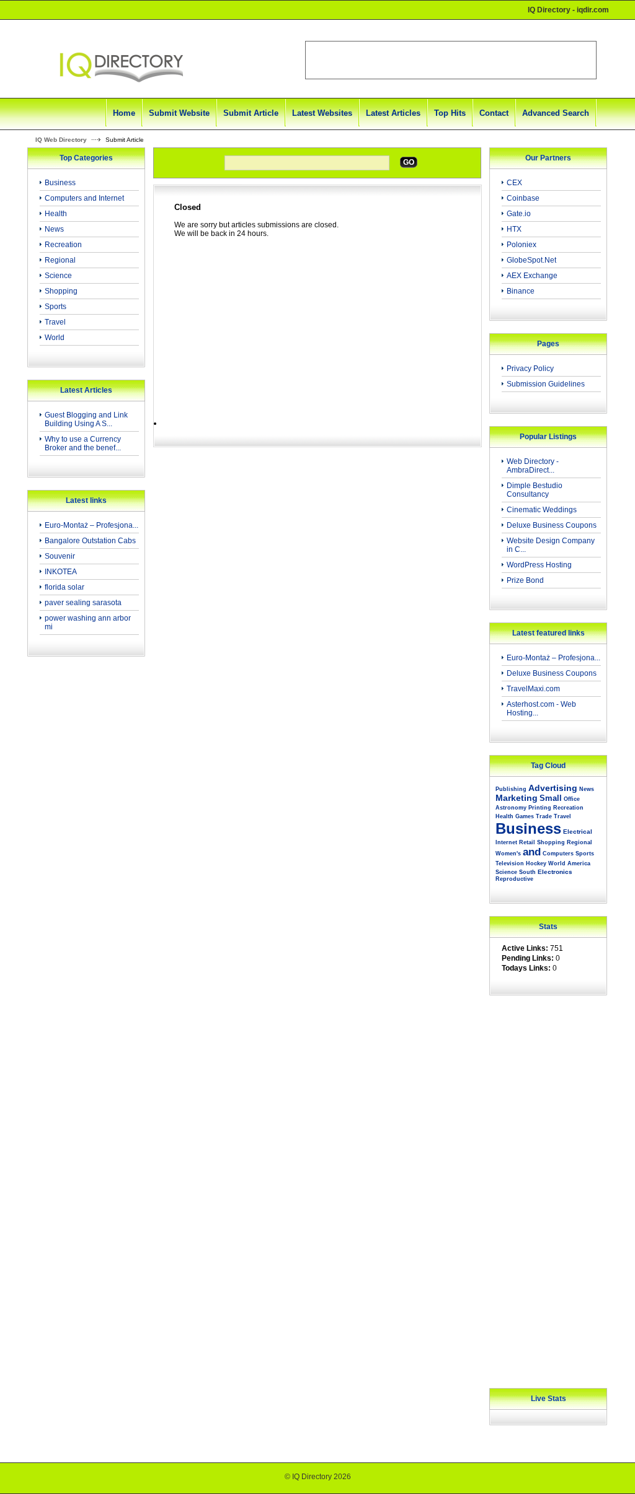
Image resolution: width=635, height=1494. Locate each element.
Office (572, 799)
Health (56, 213)
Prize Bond (525, 580)
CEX (514, 182)
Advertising (552, 788)
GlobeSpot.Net (531, 260)
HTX (514, 229)
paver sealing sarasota (83, 602)
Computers (558, 853)
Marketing (516, 798)
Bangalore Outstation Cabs (90, 540)
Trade (544, 816)
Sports (55, 306)
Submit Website (179, 113)
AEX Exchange (532, 275)
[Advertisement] (82, 863)
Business (60, 182)
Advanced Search (555, 113)
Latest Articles (393, 113)
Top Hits (450, 113)
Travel (55, 322)
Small (551, 798)
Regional (60, 260)
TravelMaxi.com (533, 688)
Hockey (536, 863)
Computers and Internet (84, 198)
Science (58, 275)
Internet (506, 842)
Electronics (555, 871)
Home (124, 113)
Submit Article (250, 113)
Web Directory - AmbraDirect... (533, 465)
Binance (521, 291)
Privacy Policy (530, 368)
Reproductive (514, 879)
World (54, 337)
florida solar (64, 587)
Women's (508, 853)
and (532, 852)
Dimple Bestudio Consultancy (534, 490)
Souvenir (60, 556)
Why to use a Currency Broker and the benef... (83, 443)
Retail (527, 842)
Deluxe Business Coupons (552, 525)
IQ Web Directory (61, 139)
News (54, 229)
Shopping (61, 291)
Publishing (510, 789)
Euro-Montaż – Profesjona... (91, 525)
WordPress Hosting (539, 565)
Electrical (577, 831)
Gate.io (519, 213)
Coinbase (523, 198)
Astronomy (510, 808)
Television (509, 863)
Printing (539, 808)
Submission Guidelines (546, 384)
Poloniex (521, 244)
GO (408, 162)
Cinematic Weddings (542, 509)
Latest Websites (322, 113)
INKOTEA (61, 571)
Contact (493, 113)
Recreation (63, 244)
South (527, 872)
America (578, 863)
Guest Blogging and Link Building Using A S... (86, 419)
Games (524, 816)
